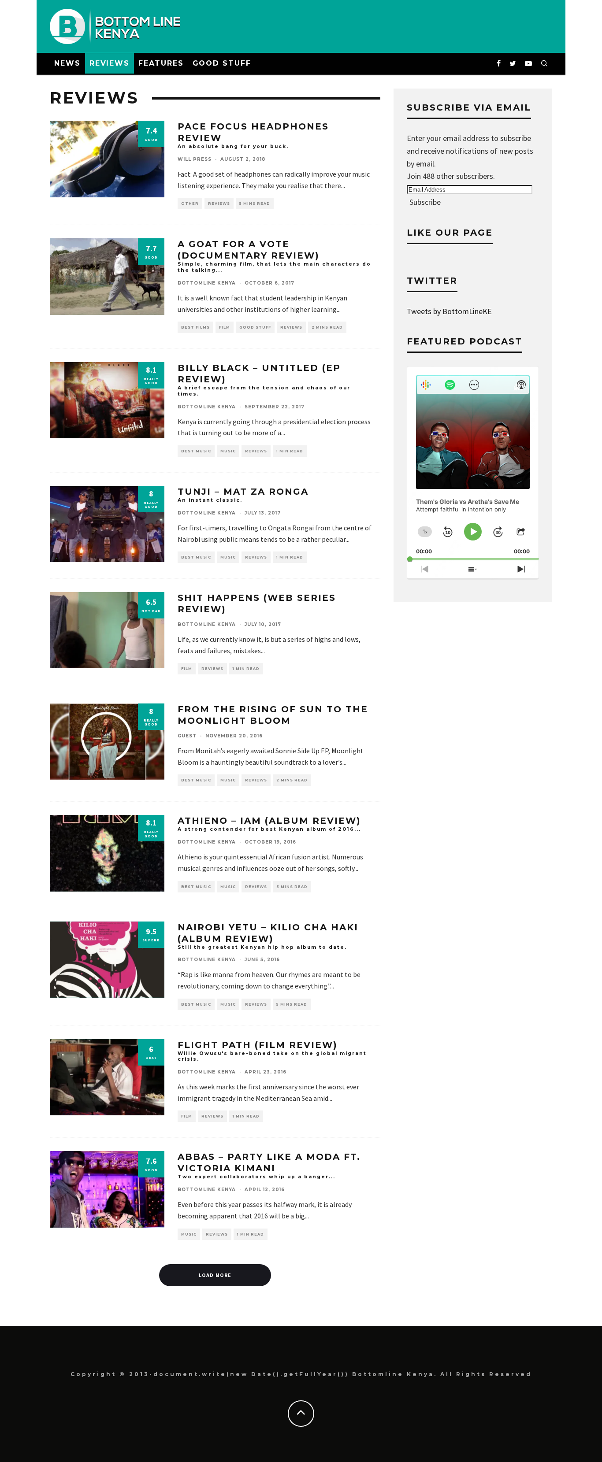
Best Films (195, 327)
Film (224, 327)
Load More (215, 1275)
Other (190, 203)
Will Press (195, 159)
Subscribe (425, 202)
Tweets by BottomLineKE (449, 311)
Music (228, 451)
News (67, 63)
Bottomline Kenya (207, 283)
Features (160, 63)
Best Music (196, 451)
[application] (473, 463)
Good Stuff (222, 63)
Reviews (109, 63)
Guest (187, 736)
